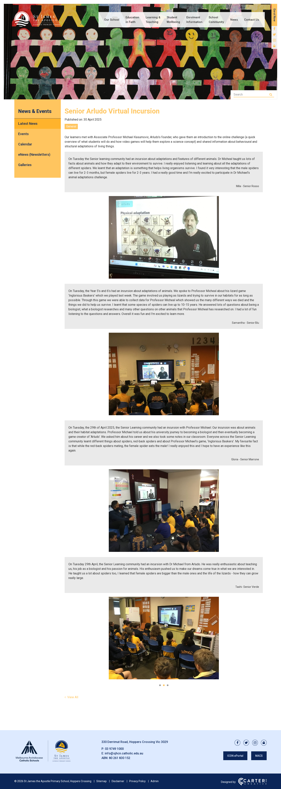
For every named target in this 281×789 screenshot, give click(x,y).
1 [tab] (160, 685)
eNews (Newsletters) (34, 154)
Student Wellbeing (173, 20)
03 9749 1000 (114, 749)
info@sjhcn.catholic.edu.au (124, 753)
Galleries (25, 165)
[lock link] (274, 46)
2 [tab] (164, 685)
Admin (155, 781)
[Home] (43, 761)
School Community (216, 20)
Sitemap (101, 781)
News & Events (35, 111)
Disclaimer (118, 781)
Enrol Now (274, 15)
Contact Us (251, 19)
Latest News (27, 124)
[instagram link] (274, 40)
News (234, 19)
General (71, 126)
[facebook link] (274, 29)
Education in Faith (132, 20)
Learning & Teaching (153, 20)
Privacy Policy (137, 781)
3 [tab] (168, 685)
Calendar (25, 144)
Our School (111, 19)
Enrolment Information (194, 20)
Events (23, 134)
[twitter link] (274, 34)
